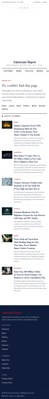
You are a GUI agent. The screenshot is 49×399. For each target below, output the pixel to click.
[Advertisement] (24, 34)
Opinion (5, 109)
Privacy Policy (7, 379)
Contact (5, 364)
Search (38, 2)
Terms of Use (7, 383)
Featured (8, 71)
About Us (5, 360)
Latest (11, 106)
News (19, 71)
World (40, 71)
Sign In (45, 2)
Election (42, 106)
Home (4, 106)
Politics (29, 71)
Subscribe (6, 368)
